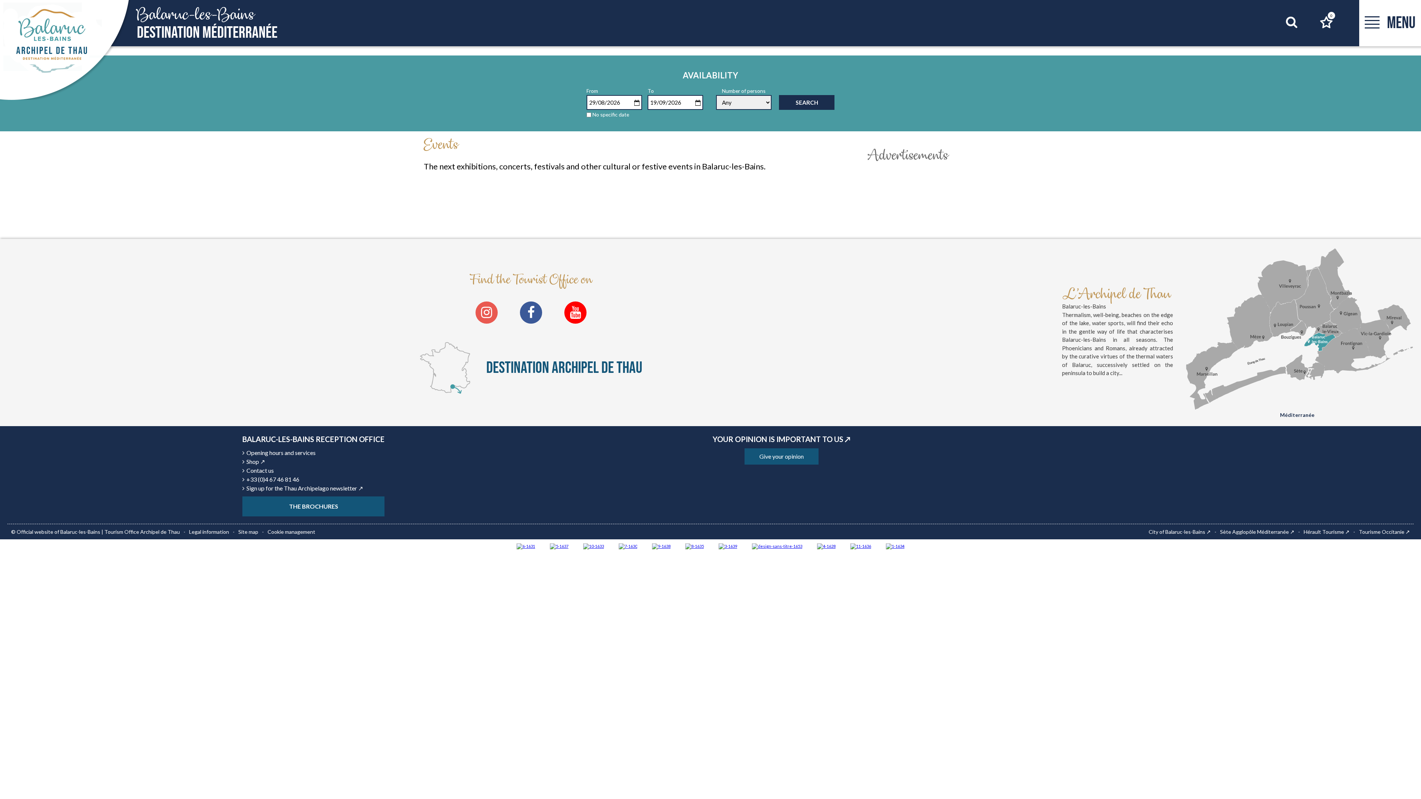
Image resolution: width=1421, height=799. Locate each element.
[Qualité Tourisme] (777, 545)
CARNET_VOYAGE (1331, 15)
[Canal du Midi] (628, 545)
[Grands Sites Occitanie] (895, 545)
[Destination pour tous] (559, 545)
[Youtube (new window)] (575, 312)
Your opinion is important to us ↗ (781, 439)
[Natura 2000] (593, 545)
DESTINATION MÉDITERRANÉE (207, 23)
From (592, 91)
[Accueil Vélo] (728, 545)
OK (1282, 36)
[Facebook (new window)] (531, 312)
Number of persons (744, 91)
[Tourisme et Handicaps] (661, 545)
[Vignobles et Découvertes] (694, 545)
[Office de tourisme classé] (860, 545)
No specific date (610, 114)
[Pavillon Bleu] (526, 545)
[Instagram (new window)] (487, 312)
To (651, 91)
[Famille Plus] (826, 545)
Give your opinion (781, 456)
